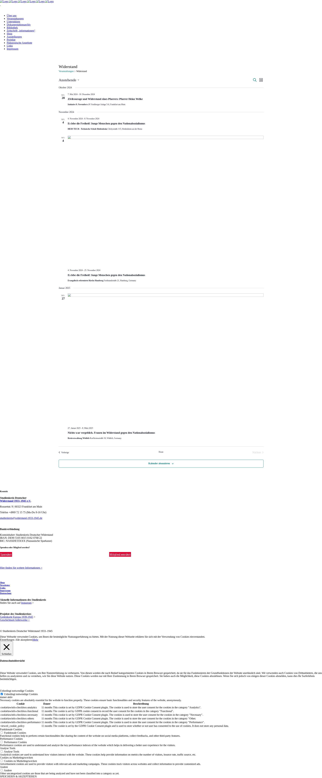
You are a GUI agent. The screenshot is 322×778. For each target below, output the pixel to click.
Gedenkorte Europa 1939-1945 (16, 616)
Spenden (6, 554)
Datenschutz (5, 593)
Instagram (26, 602)
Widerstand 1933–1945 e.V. (15, 500)
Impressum (5, 590)
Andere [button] (4, 767)
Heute (161, 452)
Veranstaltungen (66, 71)
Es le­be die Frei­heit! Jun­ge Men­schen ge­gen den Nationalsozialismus (106, 123)
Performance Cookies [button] (11, 738)
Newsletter (5, 585)
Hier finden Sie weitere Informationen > (21, 567)
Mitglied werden (120, 554)
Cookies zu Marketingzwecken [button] (16, 757)
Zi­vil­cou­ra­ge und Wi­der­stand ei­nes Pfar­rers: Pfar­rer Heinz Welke (105, 99)
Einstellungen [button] (7, 639)
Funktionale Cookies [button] (11, 729)
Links (3, 588)
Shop (2, 582)
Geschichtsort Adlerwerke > (15, 620)
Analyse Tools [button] (7, 748)
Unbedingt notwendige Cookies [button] (17, 690)
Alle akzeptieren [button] (24, 639)
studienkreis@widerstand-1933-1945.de (21, 518)
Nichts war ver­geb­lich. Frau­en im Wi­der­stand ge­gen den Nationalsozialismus (111, 432)
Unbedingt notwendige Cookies (21, 694)
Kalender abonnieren (159, 463)
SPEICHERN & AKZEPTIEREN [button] (18, 776)
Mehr (35, 639)
